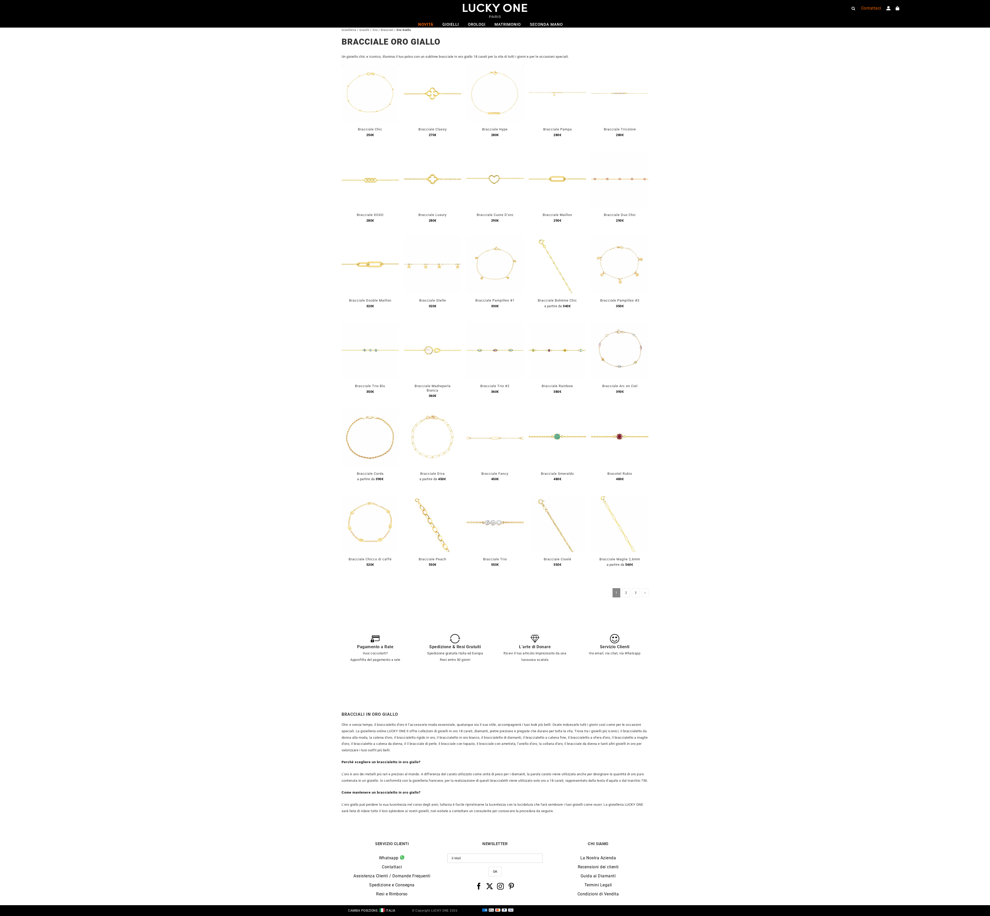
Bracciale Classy (432, 129)
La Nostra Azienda (598, 857)
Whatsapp (389, 857)
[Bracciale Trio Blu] (370, 324)
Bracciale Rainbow (557, 386)
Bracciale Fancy (494, 474)
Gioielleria (349, 30)
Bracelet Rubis (619, 474)
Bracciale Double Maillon (370, 300)
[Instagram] (500, 886)
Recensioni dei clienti (598, 866)
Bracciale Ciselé (557, 559)
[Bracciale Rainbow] (557, 324)
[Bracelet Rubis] (619, 412)
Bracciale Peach (432, 559)
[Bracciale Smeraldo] (557, 412)
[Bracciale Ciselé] (557, 497)
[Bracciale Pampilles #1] (495, 239)
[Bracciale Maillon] (557, 153)
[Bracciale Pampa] (557, 67)
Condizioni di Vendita (598, 894)
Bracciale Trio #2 (494, 386)
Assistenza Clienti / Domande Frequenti (391, 875)
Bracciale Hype (495, 129)
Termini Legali (598, 884)
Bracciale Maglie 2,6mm (619, 559)
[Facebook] (478, 886)
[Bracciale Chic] (370, 67)
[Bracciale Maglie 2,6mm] (619, 497)
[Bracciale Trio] (495, 497)
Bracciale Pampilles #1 (495, 300)
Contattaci (392, 866)
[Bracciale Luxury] (432, 153)
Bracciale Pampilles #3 (619, 300)
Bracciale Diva (432, 474)
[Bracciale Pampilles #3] (619, 239)
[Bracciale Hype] (495, 67)
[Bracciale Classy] (432, 67)
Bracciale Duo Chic (620, 215)
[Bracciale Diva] (432, 412)
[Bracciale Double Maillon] (370, 239)
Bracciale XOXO (370, 215)
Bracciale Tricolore (620, 129)
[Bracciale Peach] (432, 497)
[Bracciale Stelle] (432, 239)
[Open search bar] (853, 8)
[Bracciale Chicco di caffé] (370, 497)
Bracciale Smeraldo (557, 474)
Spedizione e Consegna (392, 884)
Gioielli (364, 30)
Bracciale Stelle (432, 300)
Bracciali (387, 30)
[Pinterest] (511, 886)
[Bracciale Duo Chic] (619, 153)
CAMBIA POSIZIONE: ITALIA (371, 910)
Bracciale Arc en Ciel (620, 386)
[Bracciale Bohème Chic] (557, 239)
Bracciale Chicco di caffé (370, 559)
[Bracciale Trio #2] (495, 324)
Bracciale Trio (495, 559)
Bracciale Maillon (557, 215)
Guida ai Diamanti (598, 875)
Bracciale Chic (370, 129)
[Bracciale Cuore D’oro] (495, 153)
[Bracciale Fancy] (495, 412)
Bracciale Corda (370, 474)
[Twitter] (489, 886)
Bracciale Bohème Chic (557, 300)
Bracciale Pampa (557, 129)
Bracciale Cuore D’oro (495, 215)
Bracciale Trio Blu (370, 386)
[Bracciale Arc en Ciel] (619, 324)
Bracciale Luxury (432, 215)
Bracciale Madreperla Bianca (433, 388)
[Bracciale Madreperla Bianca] (432, 324)
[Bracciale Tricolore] (619, 67)
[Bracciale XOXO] (370, 153)
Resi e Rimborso (392, 894)
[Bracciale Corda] (370, 412)
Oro (375, 30)
